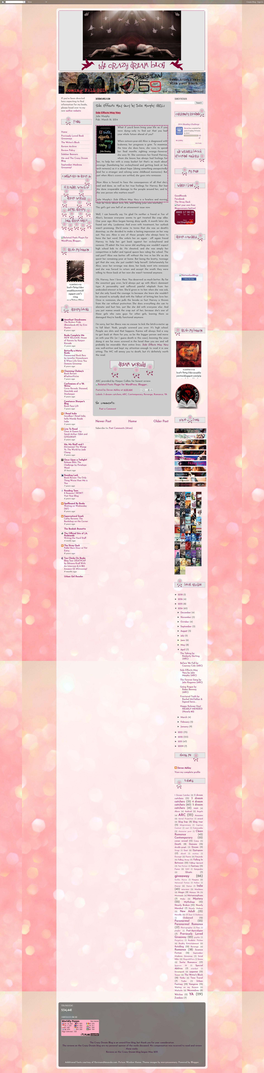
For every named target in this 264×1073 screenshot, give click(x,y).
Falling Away (183, 860)
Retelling (179, 947)
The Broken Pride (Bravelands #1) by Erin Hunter (75, 325)
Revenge (148, 394)
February (185, 722)
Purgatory (179, 940)
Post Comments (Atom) (121, 428)
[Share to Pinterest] (151, 390)
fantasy (195, 866)
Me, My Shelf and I (74, 444)
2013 (180, 732)
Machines (199, 889)
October (185, 622)
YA (165, 394)
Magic (181, 892)
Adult (196, 808)
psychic (197, 937)
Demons (193, 844)
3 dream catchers (112, 394)
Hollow (197, 883)
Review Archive (69, 146)
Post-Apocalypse (194, 931)
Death (178, 844)
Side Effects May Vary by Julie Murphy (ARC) (189, 673)
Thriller (182, 978)
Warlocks (179, 991)
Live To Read (71, 429)
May (183, 645)
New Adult (187, 911)
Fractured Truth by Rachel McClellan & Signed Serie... (191, 699)
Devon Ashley (184, 768)
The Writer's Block (70, 142)
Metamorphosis (195, 895)
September (186, 626)
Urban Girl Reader (73, 576)
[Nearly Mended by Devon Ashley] (190, 449)
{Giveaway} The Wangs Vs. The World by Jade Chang (75, 450)
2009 (181, 746)
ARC (124, 394)
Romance (158, 394)
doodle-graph (180, 847)
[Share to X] (146, 390)
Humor (189, 886)
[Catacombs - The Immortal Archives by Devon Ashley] (190, 486)
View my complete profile (187, 772)
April (183, 650)
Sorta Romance (188, 962)
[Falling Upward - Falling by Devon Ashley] (190, 471)
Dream (195, 847)
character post (184, 831)
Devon (186, 128)
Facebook (179, 199)
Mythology (189, 902)
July (183, 636)
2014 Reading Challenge (188, 124)
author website (73, 111)
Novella (178, 915)
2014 (180, 608)
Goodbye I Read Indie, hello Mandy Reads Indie (75, 419)
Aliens (177, 811)
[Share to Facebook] (149, 390)
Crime (196, 841)
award (200, 819)
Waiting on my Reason (186, 987)
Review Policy (68, 150)
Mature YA (194, 892)
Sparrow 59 (181, 966)
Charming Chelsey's (74, 371)
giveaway (182, 876)
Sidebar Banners (69, 154)
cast (187, 828)
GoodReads (180, 196)
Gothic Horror (181, 880)
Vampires (193, 984)
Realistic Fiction (195, 940)
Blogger (195, 1062)
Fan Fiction (182, 866)
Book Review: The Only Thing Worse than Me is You (75, 480)
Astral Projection (185, 819)
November (186, 617)
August (184, 631)
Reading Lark (71, 475)
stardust (194, 969)
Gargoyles (198, 869)
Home (132, 421)
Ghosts (188, 872)
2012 (180, 737)
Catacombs (198, 828)
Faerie (188, 857)
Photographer (187, 928)
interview (185, 889)
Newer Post (103, 421)
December (186, 613)
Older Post (161, 421)
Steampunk (179, 972)
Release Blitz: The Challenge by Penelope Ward (75, 465)
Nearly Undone (196, 908)
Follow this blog (189, 279)
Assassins (199, 815)
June (183, 640)
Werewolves (193, 990)
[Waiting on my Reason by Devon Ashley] (190, 438)
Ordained (188, 918)
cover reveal (181, 841)
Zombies (179, 998)
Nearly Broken (182, 905)
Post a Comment (107, 409)
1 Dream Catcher (182, 795)
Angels (200, 811)
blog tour (198, 822)
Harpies (195, 880)
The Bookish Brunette (75, 529)
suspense (193, 972)
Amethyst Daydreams (75, 320)
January (185, 727)
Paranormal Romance (189, 924)
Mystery (198, 898)
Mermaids (179, 896)
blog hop (183, 822)
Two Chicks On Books (74, 558)
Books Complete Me (74, 335)
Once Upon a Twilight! (75, 460)
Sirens (200, 959)
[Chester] (183, 565)
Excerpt (178, 857)
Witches (179, 995)
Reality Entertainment (189, 944)
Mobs (182, 899)
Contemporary (135, 394)
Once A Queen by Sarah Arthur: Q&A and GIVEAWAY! (75, 434)
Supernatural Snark (74, 516)
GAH (187, 869)
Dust (186, 850)
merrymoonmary (169, 1062)
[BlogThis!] (143, 390)
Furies (177, 869)
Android (188, 811)
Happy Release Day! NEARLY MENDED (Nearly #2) (191, 709)
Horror (178, 886)
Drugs (177, 850)
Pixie (198, 928)
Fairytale (199, 857)
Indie (200, 886)
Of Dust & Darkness (194, 915)
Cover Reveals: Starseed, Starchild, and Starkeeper (76, 391)
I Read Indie (70, 414)
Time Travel (196, 978)
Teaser (177, 975)
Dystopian (198, 850)
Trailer (184, 981)
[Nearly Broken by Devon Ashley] (190, 443)
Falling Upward (196, 863)
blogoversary (185, 825)
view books (198, 143)
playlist (178, 931)
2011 (180, 741)
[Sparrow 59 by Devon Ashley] (190, 432)
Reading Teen (71, 491)
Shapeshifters (189, 959)
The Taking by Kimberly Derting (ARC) (190, 656)
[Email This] (141, 390)
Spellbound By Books (74, 503)
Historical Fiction (182, 883)
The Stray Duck (72, 545)
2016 (180, 599)
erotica (195, 854)
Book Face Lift (71, 406)
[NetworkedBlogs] (188, 275)
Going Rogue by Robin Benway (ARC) (188, 689)
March (184, 717)
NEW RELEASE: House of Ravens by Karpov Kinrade (75, 340)
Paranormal (182, 921)
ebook (183, 854)
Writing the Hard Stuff (75, 538)
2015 (180, 604)
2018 (180, 595)
